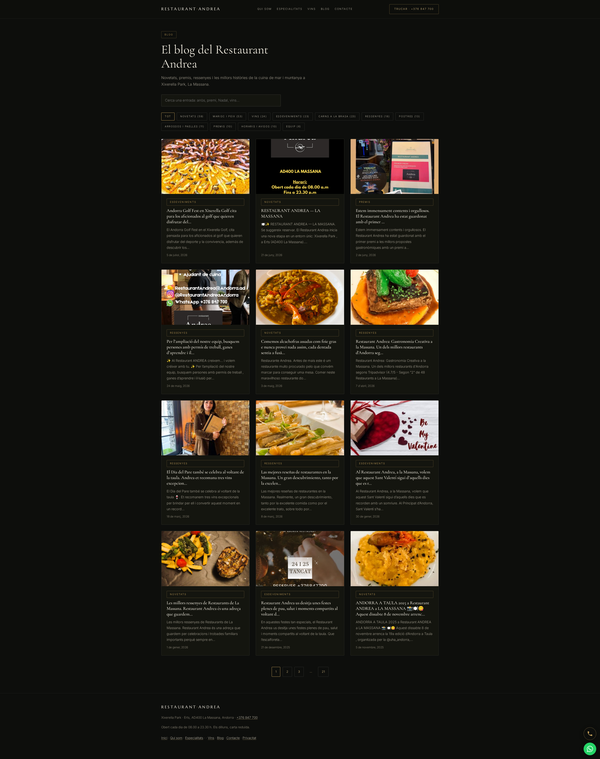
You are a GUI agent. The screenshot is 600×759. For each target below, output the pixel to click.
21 (323, 671)
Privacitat (249, 738)
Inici (164, 738)
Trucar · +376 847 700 (414, 9)
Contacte (344, 9)
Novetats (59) (192, 116)
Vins (312, 9)
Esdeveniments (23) (292, 116)
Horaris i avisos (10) (259, 126)
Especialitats (289, 9)
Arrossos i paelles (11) (184, 126)
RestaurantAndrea (191, 9)
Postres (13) (409, 116)
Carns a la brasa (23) (337, 116)
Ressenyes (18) (377, 116)
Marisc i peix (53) (228, 116)
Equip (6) (293, 126)
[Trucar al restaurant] (590, 733)
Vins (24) (259, 116)
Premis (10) (223, 126)
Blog (325, 9)
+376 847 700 (247, 717)
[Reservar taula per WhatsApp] (590, 749)
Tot (168, 116)
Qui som (264, 9)
